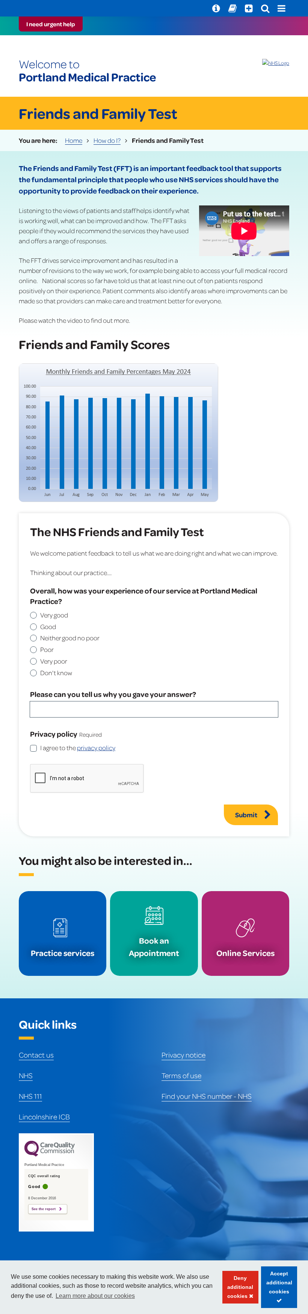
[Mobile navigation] (281, 8)
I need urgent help (50, 24)
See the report (44, 1209)
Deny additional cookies (238, 1289)
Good (48, 626)
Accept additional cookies (276, 1289)
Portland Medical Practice (87, 70)
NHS (26, 1075)
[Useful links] (216, 8)
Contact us (36, 1054)
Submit (246, 815)
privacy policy (96, 747)
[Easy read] (232, 8)
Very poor (53, 661)
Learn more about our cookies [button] (95, 1296)
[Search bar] (265, 8)
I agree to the (77, 747)
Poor (47, 649)
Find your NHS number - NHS (207, 1095)
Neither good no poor (70, 638)
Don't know (56, 672)
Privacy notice (183, 1054)
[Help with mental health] (249, 8)
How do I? (107, 140)
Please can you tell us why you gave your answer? (113, 694)
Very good (54, 615)
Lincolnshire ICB (44, 1116)
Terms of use (181, 1075)
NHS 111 (30, 1095)
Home (73, 140)
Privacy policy (53, 734)
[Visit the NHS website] (275, 63)
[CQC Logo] (49, 1155)
